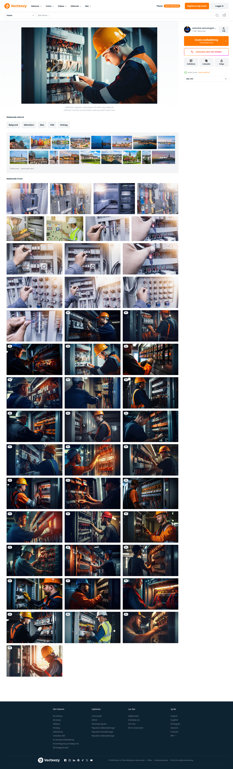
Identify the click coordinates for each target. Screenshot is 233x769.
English (174, 716)
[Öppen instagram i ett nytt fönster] (70, 760)
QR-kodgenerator (61, 747)
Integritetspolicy (161, 760)
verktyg (64, 125)
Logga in (219, 6)
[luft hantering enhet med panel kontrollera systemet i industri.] (114, 198)
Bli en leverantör (135, 727)
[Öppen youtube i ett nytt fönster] (91, 760)
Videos (61, 6)
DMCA (94, 720)
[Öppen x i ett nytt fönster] (87, 760)
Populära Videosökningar (103, 735)
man (42, 125)
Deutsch (174, 727)
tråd (52, 125)
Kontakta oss (134, 720)
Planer (160, 6)
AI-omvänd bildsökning (63, 739)
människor (29, 125)
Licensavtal (97, 716)
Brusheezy (57, 716)
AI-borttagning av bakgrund (66, 743)
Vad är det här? (204, 72)
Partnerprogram (99, 724)
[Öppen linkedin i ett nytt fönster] (74, 760)
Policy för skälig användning (181, 760)
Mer (87, 6)
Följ (223, 31)
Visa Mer (164, 157)
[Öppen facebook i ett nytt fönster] (65, 760)
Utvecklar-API (59, 735)
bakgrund (13, 125)
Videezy (56, 724)
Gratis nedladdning (206, 41)
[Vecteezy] (15, 6)
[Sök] (217, 15)
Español (174, 720)
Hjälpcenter (133, 716)
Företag (56, 727)
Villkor (149, 760)
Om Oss (131, 724)
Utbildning (58, 731)
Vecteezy (57, 720)
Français (174, 731)
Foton (48, 6)
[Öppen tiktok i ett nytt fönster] (83, 760)
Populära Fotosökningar (102, 731)
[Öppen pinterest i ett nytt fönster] (78, 760)
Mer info (189, 79)
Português (175, 724)
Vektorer (35, 6)
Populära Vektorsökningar (103, 727)
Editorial (75, 6)
